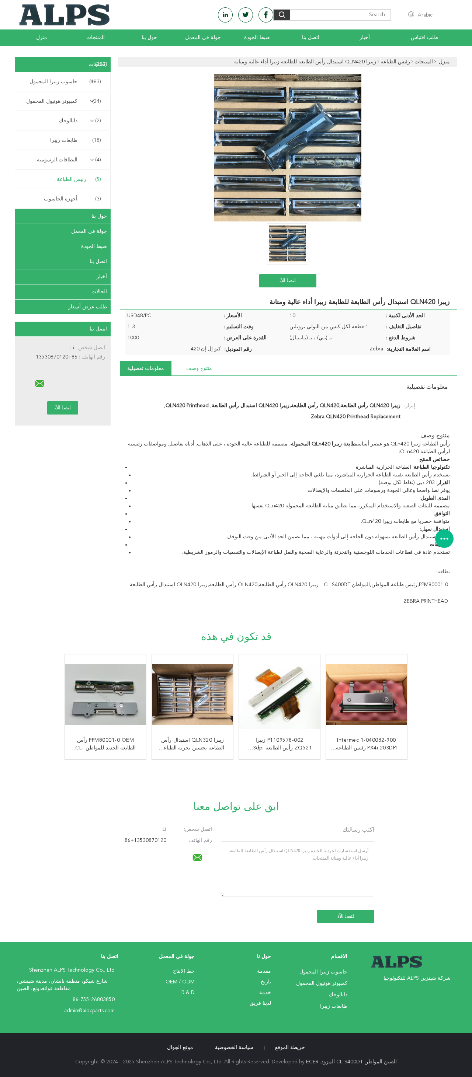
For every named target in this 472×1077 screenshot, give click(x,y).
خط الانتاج (184, 971)
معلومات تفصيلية (145, 368)
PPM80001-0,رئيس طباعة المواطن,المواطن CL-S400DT (386, 584)
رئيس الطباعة (79, 179)
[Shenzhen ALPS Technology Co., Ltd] (40, 384)
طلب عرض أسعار (87, 307)
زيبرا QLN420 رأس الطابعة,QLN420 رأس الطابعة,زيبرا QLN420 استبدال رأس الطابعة (224, 584)
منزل (41, 37)
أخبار (365, 37)
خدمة (265, 992)
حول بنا (149, 37)
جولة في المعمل (203, 37)
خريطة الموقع (290, 1047)
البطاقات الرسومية (69, 159)
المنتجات (95, 37)
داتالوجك (80, 120)
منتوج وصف (199, 368)
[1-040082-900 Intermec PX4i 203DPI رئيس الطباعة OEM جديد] (366, 694)
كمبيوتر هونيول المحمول (63, 101)
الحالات (99, 291)
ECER (312, 1061)
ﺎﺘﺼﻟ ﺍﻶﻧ (288, 280)
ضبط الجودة (257, 37)
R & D (188, 992)
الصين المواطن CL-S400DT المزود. (358, 1061)
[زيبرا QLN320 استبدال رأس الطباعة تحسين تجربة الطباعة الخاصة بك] (192, 694)
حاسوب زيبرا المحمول (65, 81)
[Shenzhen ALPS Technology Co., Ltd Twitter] (245, 14)
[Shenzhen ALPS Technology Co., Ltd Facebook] (265, 14)
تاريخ (266, 982)
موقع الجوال (180, 1047)
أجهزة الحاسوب (72, 199)
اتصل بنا (310, 37)
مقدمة (264, 971)
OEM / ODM (180, 982)
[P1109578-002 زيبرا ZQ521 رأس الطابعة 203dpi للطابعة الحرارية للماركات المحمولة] (279, 694)
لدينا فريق (260, 1003)
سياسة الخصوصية (234, 1047)
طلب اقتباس (424, 37)
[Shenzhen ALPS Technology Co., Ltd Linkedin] (225, 14)
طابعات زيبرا (75, 140)
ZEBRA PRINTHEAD (425, 601)
